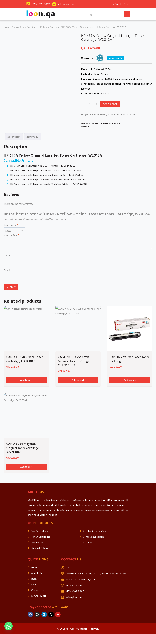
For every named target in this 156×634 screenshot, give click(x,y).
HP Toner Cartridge (99, 123)
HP (88, 127)
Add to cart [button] (26, 380)
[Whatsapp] (8, 626)
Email (7, 270)
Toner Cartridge (115, 123)
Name (7, 255)
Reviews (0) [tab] (32, 136)
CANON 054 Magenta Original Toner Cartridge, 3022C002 (23, 448)
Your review (11, 235)
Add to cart (110, 104)
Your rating (11, 225)
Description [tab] (13, 136)
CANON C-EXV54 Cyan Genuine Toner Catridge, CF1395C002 (74, 361)
